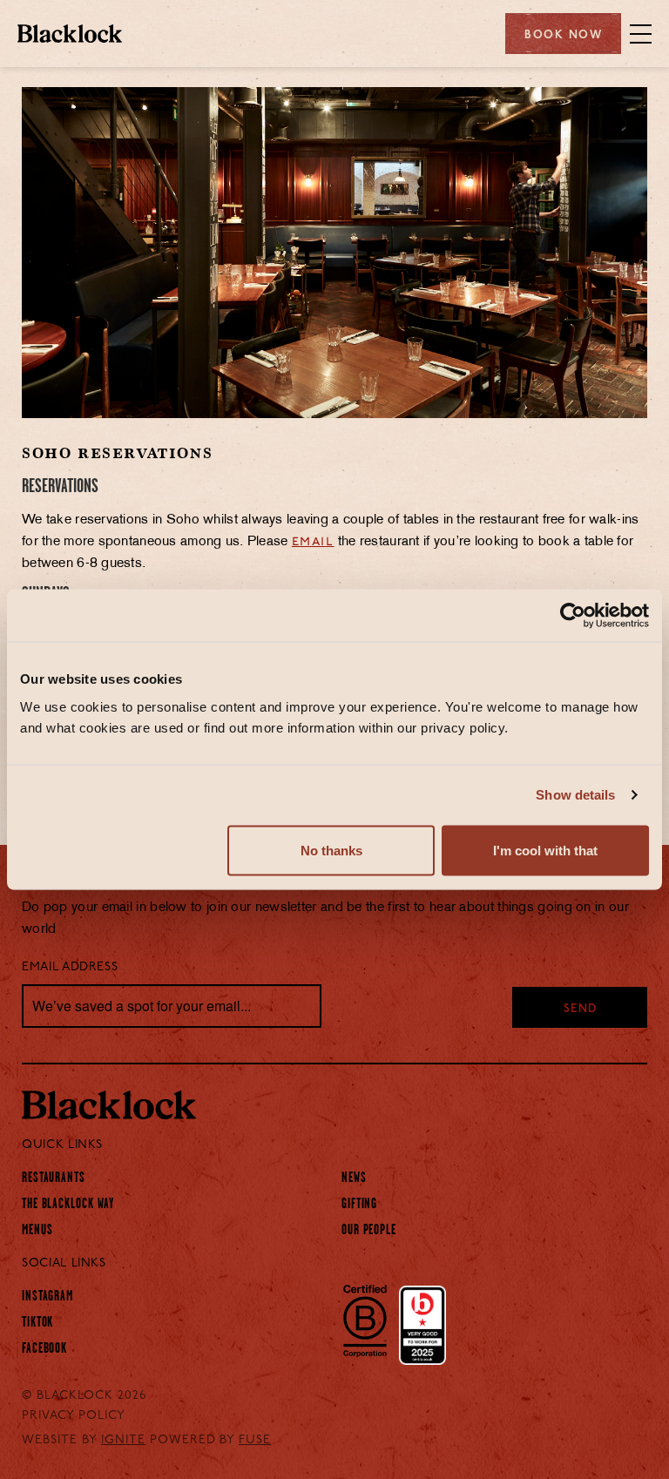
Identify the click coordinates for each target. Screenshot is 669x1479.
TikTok (37, 1322)
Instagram (47, 1296)
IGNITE (123, 1440)
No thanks (331, 849)
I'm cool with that (545, 849)
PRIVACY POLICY (73, 1415)
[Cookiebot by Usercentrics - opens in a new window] (573, 616)
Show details (575, 794)
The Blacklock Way (68, 1204)
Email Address (70, 967)
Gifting (359, 1204)
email (313, 542)
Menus (37, 1230)
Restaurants (53, 1178)
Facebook (44, 1348)
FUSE (255, 1440)
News (354, 1178)
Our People (368, 1230)
